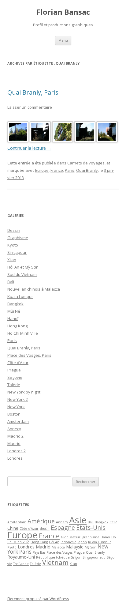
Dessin (13, 230)
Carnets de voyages (86, 163)
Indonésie (68, 542)
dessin (45, 528)
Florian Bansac (63, 12)
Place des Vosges (59, 552)
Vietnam (55, 562)
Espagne (63, 527)
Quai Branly (87, 170)
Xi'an (73, 564)
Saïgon (76, 557)
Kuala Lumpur (20, 296)
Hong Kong (17, 326)
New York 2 (17, 399)
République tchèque (53, 557)
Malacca (58, 547)
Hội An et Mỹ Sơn (23, 267)
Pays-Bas (39, 552)
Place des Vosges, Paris (29, 355)
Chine (12, 528)
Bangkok (15, 304)
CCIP (113, 522)
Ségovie (14, 377)
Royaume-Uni (21, 557)
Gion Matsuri (71, 537)
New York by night (23, 392)
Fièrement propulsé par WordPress (38, 598)
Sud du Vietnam (22, 274)
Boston (13, 414)
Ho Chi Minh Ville (22, 333)
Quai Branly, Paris (32, 92)
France (56, 170)
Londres (15, 458)
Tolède (13, 384)
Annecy (14, 428)
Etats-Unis (91, 527)
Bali (10, 281)
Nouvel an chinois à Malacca (33, 289)
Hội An (54, 542)
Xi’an (11, 259)
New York (16, 406)
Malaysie (74, 547)
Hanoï (12, 318)
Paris (69, 170)
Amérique (41, 521)
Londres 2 (16, 451)
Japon (82, 542)
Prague (14, 370)
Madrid (13, 443)
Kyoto (12, 245)
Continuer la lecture (29, 148)
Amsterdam (18, 421)
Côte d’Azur (17, 362)
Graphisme (17, 237)
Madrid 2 (15, 436)
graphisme (91, 537)
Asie (78, 520)
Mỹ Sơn (90, 547)
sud (103, 557)
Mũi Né (13, 311)
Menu (63, 40)
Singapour (17, 252)
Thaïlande (21, 564)
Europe (42, 170)
